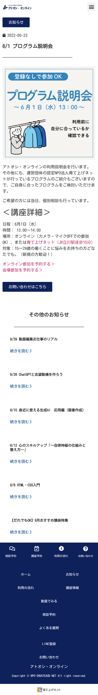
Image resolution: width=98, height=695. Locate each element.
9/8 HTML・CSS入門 (25, 485)
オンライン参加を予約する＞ (29, 264)
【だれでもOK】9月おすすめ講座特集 (39, 520)
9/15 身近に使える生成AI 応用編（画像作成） (48, 410)
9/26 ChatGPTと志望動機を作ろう (36, 374)
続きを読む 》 (21, 350)
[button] (91, 7)
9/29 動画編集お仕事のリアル (34, 339)
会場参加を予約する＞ (23, 270)
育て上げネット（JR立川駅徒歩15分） (61, 242)
